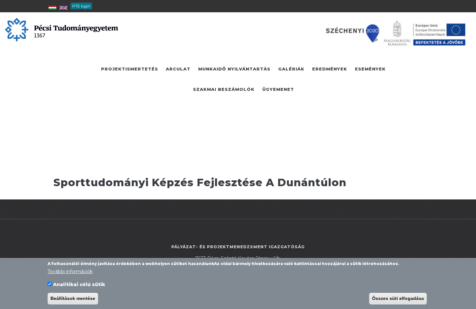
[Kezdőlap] (61, 29)
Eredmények (329, 68)
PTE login (81, 6)
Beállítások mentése (73, 298)
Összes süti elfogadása (398, 298)
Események (370, 68)
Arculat (178, 68)
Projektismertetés (129, 68)
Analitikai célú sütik (79, 284)
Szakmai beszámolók (224, 89)
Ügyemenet (278, 89)
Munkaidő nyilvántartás (234, 68)
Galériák (291, 68)
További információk (70, 271)
